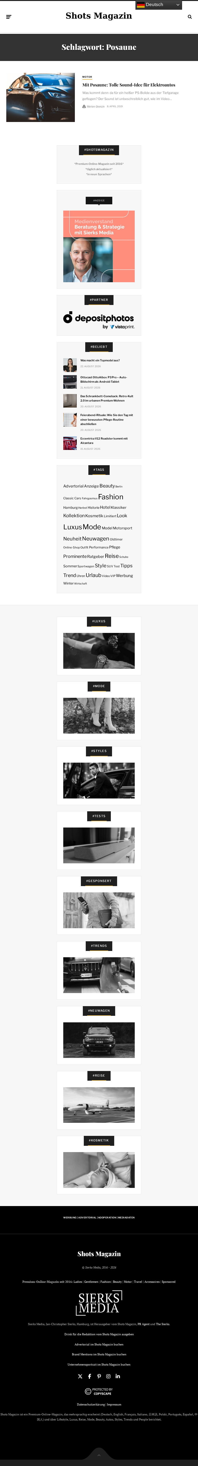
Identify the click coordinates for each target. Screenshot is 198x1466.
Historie (93, 507)
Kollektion (74, 515)
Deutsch (154, 4)
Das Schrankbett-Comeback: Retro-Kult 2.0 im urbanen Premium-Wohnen (106, 398)
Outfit (84, 547)
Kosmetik (94, 515)
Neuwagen (95, 538)
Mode (92, 527)
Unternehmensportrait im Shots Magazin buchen (99, 1364)
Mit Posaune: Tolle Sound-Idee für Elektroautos (128, 84)
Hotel (105, 507)
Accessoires (152, 1282)
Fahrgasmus (90, 498)
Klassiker (119, 507)
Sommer (70, 566)
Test (117, 566)
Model (107, 528)
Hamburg (70, 507)
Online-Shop (71, 547)
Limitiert (110, 516)
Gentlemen (91, 1282)
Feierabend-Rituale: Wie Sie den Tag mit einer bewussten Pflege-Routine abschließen (106, 419)
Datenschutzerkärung (91, 1404)
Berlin (118, 486)
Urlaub (93, 575)
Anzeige (91, 486)
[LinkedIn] (117, 1376)
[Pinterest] (99, 1376)
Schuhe (123, 557)
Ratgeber (95, 556)
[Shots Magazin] (99, 15)
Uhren (81, 576)
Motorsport (122, 528)
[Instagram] (108, 1376)
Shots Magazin (99, 1254)
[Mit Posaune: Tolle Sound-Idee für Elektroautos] (40, 97)
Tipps (126, 566)
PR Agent (143, 1324)
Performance (99, 547)
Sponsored (169, 1282)
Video (106, 576)
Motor (87, 77)
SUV (110, 566)
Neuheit (72, 539)
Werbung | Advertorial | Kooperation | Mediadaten (98, 1217)
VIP (112, 576)
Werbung (124, 575)
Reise (112, 556)
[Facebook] (89, 1376)
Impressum (114, 1404)
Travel (138, 1282)
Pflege (114, 547)
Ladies (78, 1282)
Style (100, 566)
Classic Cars (72, 498)
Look (122, 515)
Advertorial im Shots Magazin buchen (99, 1344)
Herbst (82, 507)
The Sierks (162, 1324)
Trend (69, 575)
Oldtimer (116, 539)
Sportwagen (86, 566)
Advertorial (73, 486)
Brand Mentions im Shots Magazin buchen (99, 1354)
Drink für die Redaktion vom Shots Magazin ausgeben (99, 1334)
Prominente (75, 556)
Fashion (110, 497)
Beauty (107, 486)
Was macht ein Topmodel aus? (100, 360)
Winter (68, 583)
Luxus (72, 527)
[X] (80, 1376)
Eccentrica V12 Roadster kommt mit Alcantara (104, 441)
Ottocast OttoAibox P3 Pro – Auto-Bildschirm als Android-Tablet (103, 379)
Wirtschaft (80, 583)
